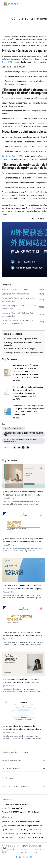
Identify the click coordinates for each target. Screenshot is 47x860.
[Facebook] (16, 856)
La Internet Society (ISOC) (13, 156)
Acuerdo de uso (39, 850)
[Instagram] (20, 856)
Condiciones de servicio (8, 850)
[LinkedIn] (31, 856)
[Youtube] (23, 856)
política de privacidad (23, 850)
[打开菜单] (42, 4)
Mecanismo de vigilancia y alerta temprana (21, 349)
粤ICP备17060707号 (32, 846)
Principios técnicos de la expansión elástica (21, 339)
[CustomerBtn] (4, 848)
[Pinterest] (27, 856)
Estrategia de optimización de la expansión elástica (24, 353)
